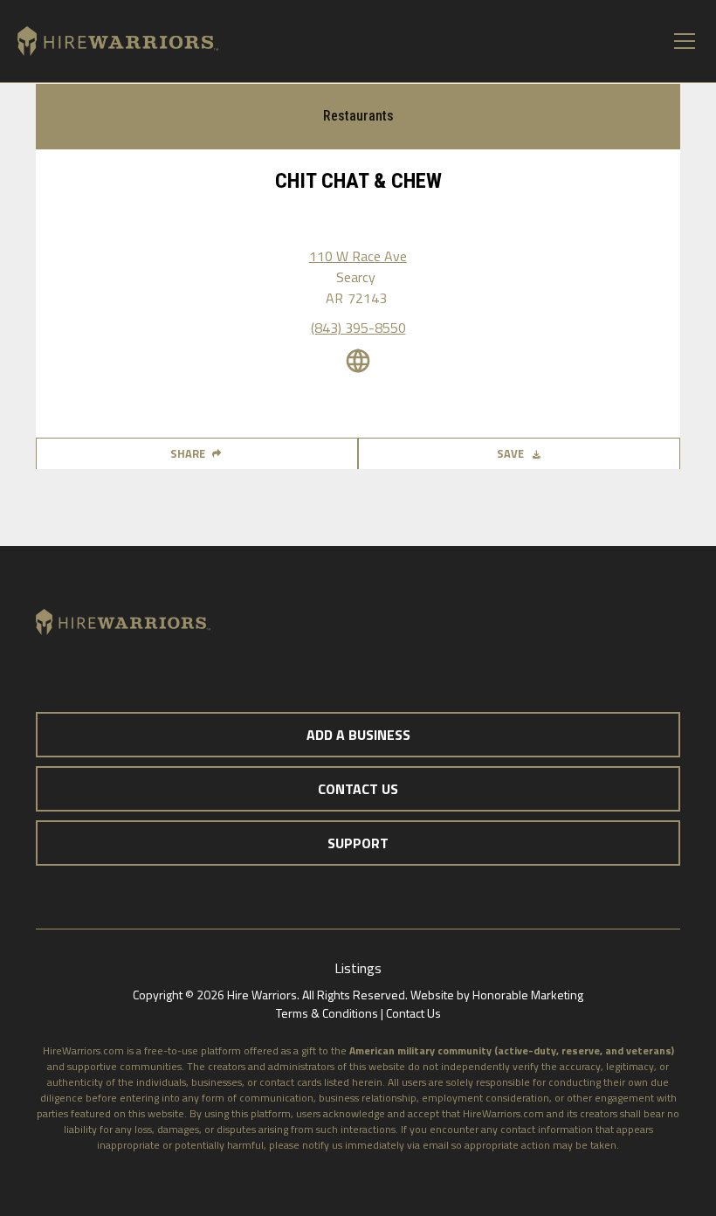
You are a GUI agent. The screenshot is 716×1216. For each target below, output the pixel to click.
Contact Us (413, 1013)
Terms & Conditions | (331, 1013)
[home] (109, 41)
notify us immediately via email (375, 1145)
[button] (681, 41)
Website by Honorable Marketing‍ (496, 994)
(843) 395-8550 (358, 327)
